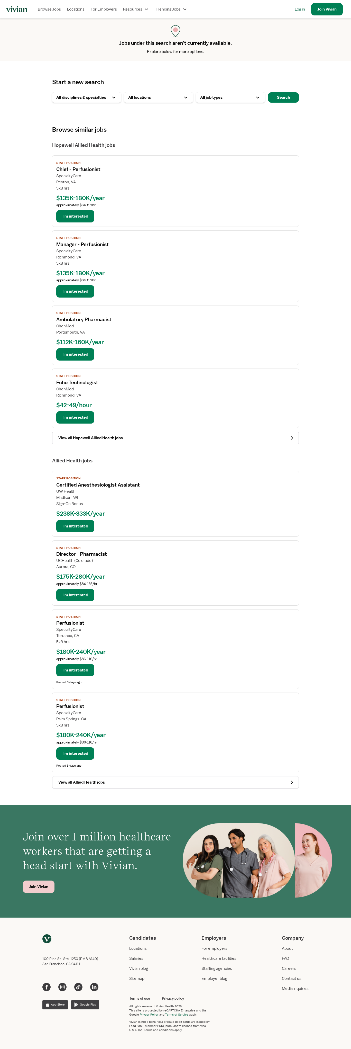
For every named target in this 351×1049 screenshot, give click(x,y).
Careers (289, 968)
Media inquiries (295, 988)
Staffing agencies (216, 968)
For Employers (104, 9)
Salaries (136, 958)
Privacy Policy (149, 1014)
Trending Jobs (168, 9)
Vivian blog (138, 968)
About (287, 948)
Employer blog (214, 978)
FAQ (285, 958)
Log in (300, 9)
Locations (76, 9)
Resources (132, 9)
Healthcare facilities (218, 958)
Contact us (291, 978)
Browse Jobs (49, 9)
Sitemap (136, 978)
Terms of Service (176, 1014)
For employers (214, 948)
